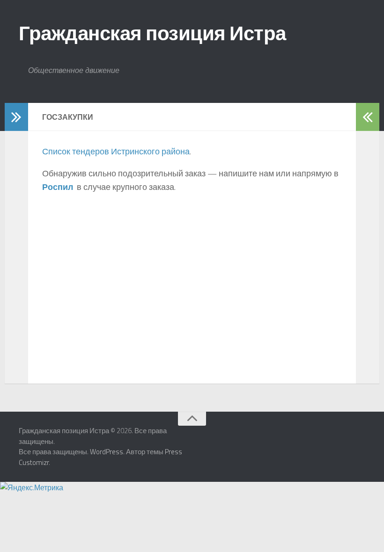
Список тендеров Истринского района (116, 151)
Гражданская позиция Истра (152, 33)
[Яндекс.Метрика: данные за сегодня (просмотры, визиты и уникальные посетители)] (31, 487)
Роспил (57, 187)
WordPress (106, 451)
